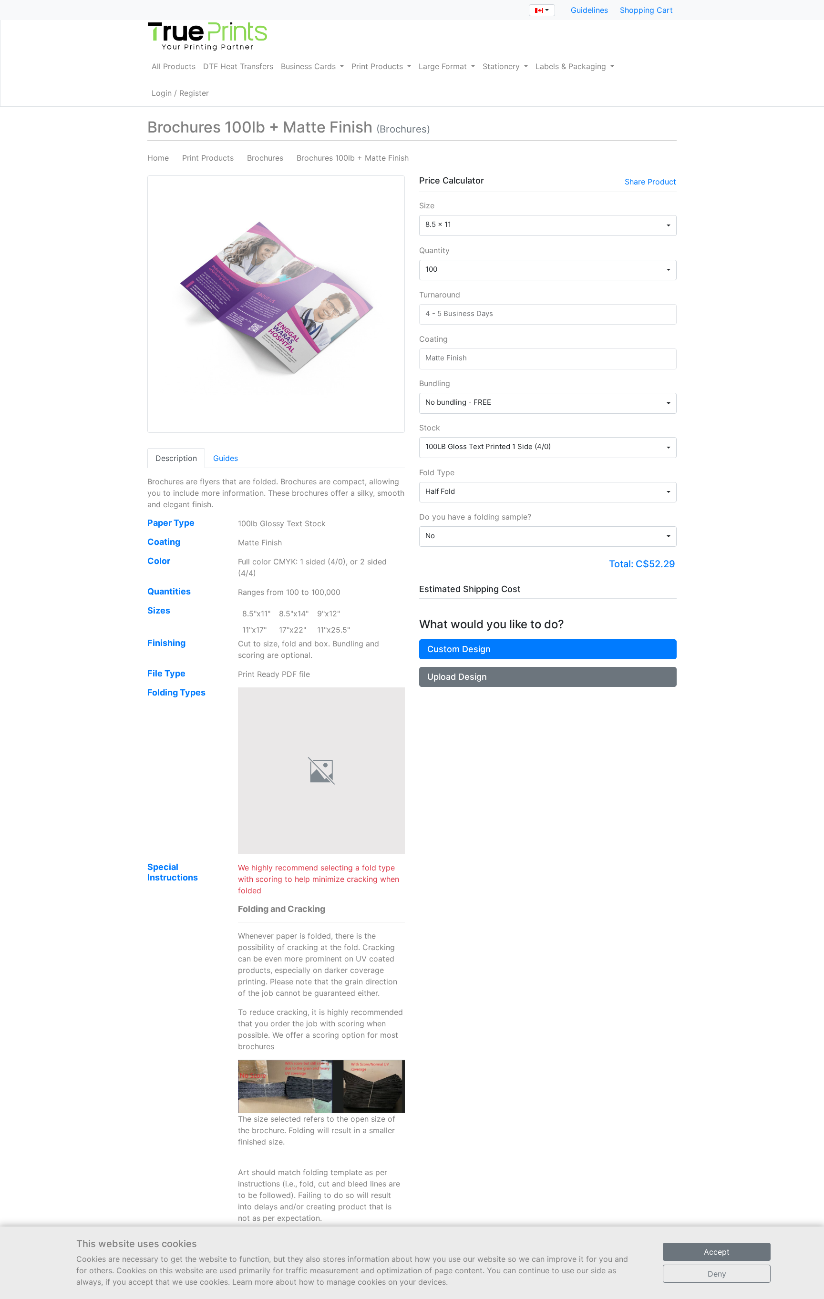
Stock (429, 427)
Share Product (650, 181)
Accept (717, 1252)
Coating (433, 339)
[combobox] (542, 10)
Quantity (434, 250)
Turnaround (439, 294)
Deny (717, 1274)
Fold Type (436, 472)
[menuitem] (173, 66)
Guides (225, 458)
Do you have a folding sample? (475, 517)
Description (176, 458)
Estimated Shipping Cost (470, 589)
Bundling (434, 383)
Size (426, 205)
